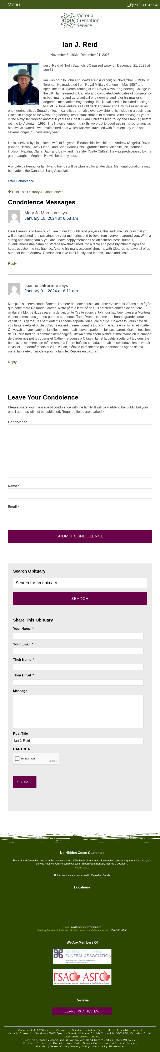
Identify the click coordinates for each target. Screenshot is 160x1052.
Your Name (23, 628)
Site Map (41, 1046)
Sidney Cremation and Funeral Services (110, 1043)
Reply (12, 263)
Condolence (17, 422)
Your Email (23, 644)
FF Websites (117, 1046)
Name (13, 486)
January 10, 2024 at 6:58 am (51, 218)
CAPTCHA (21, 749)
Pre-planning (62, 1043)
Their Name (23, 659)
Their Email (23, 675)
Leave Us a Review (82, 1011)
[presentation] (36, 759)
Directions (43, 1043)
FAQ (77, 1043)
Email (13, 507)
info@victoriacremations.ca (86, 927)
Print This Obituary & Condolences (37, 192)
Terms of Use (59, 1046)
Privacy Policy (80, 1046)
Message (20, 691)
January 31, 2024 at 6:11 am (51, 291)
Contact (28, 1043)
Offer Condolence (21, 181)
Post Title (20, 733)
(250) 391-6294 (145, 5)
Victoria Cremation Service (80, 20)
